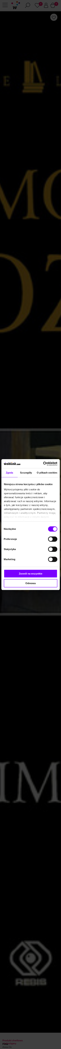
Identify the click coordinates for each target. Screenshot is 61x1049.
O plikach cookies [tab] (47, 472)
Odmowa (30, 583)
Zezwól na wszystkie (30, 573)
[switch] (52, 539)
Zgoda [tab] (9, 472)
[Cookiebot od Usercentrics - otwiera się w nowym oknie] (43, 464)
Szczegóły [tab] (26, 472)
